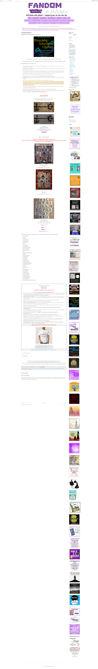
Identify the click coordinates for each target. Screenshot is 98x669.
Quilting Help (41, 89)
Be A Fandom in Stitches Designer (46, 316)
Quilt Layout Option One (44, 165)
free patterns (32, 368)
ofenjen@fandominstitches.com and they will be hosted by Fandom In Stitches (49, 319)
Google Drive (25, 318)
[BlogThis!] (41, 366)
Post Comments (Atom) (28, 404)
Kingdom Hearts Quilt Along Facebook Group (35, 77)
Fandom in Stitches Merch (72, 68)
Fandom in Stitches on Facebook (40, 90)
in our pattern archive (43, 224)
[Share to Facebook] (43, 366)
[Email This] (40, 366)
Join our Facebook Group (41, 361)
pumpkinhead (29, 369)
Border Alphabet (44, 219)
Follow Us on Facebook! (72, 72)
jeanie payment (40, 368)
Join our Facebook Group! (72, 62)
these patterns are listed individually (44, 223)
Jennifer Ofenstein (29, 67)
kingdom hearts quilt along (53, 368)
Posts (71, 38)
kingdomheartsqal (59, 368)
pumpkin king (26, 369)
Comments (71, 40)
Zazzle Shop (51, 347)
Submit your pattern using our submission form (31, 314)
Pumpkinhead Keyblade (44, 127)
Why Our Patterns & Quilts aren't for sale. (73, 59)
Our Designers (72, 63)
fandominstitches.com (51, 294)
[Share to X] (42, 366)
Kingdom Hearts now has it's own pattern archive (31, 76)
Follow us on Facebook (32, 361)
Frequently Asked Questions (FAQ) (72, 65)
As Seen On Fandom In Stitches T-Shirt (44, 344)
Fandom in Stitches (57, 66)
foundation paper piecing (27, 368)
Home (44, 402)
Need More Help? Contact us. (72, 74)
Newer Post (23, 402)
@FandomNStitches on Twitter (51, 90)
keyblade (44, 368)
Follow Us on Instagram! (72, 70)
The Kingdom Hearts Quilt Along (37, 59)
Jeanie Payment (57, 59)
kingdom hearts (47, 368)
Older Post (64, 402)
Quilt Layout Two (44, 191)
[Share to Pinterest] (44, 366)
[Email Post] (38, 366)
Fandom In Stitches (27, 323)
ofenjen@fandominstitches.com (51, 349)
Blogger (53, 666)
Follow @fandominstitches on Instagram (52, 361)
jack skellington (36, 368)
